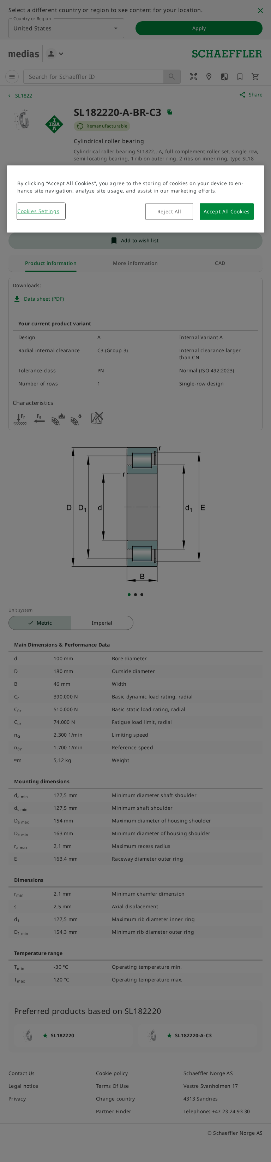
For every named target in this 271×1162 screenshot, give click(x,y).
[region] (135, 199)
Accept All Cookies (227, 211)
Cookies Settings (38, 211)
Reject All (169, 211)
